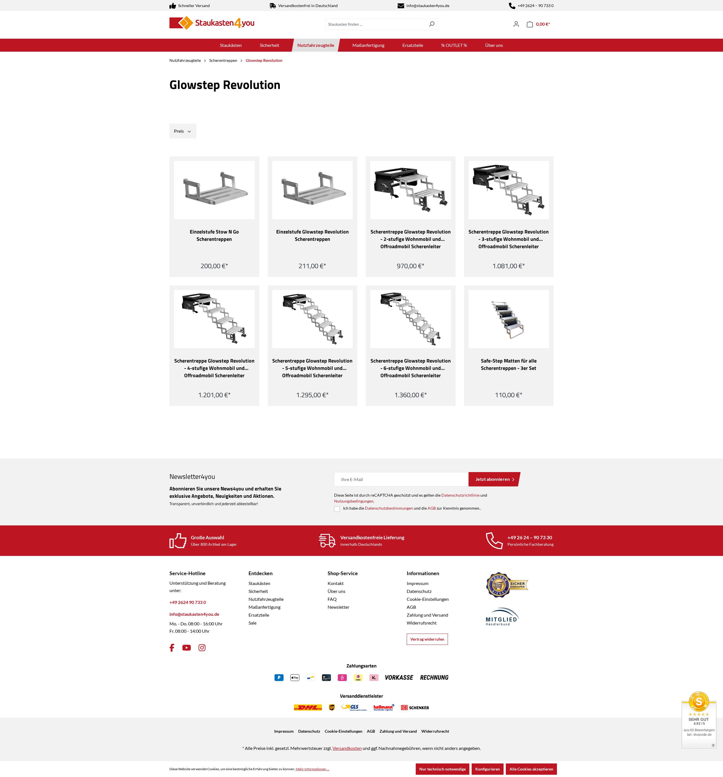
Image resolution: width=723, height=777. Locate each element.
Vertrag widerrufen (427, 639)
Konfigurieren (487, 769)
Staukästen (259, 583)
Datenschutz (419, 591)
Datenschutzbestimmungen (389, 508)
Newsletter (338, 607)
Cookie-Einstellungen (428, 599)
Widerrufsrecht (422, 622)
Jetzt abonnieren (493, 479)
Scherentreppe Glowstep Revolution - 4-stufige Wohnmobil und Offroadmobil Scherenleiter (214, 368)
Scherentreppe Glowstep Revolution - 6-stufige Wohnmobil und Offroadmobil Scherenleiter (411, 368)
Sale (252, 622)
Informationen (423, 573)
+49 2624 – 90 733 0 (536, 5)
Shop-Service (343, 573)
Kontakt (336, 583)
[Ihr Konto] (516, 24)
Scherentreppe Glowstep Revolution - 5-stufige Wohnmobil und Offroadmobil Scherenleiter (312, 368)
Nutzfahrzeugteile (266, 599)
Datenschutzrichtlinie (460, 495)
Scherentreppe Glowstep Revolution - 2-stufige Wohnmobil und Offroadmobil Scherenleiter (411, 239)
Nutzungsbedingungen (353, 501)
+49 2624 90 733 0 (187, 602)
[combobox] (375, 24)
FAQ (332, 599)
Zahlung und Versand (427, 614)
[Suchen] (431, 24)
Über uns (336, 591)
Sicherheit (258, 591)
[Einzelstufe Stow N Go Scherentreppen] (214, 190)
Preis (179, 131)
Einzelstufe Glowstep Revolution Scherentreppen (312, 235)
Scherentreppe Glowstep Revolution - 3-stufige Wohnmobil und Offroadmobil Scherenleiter (509, 239)
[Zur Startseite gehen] (211, 23)
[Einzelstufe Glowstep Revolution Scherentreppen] (312, 190)
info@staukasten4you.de (427, 5)
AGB (432, 508)
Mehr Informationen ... (312, 769)
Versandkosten (347, 748)
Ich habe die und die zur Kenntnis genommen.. (412, 508)
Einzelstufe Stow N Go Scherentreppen (214, 235)
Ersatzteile (259, 614)
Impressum (417, 583)
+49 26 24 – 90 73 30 (530, 537)
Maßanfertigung (264, 607)
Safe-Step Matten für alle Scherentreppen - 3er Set (509, 364)
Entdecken (261, 573)
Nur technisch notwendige (442, 769)
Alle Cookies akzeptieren (531, 769)
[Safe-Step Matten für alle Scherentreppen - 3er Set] (509, 319)
